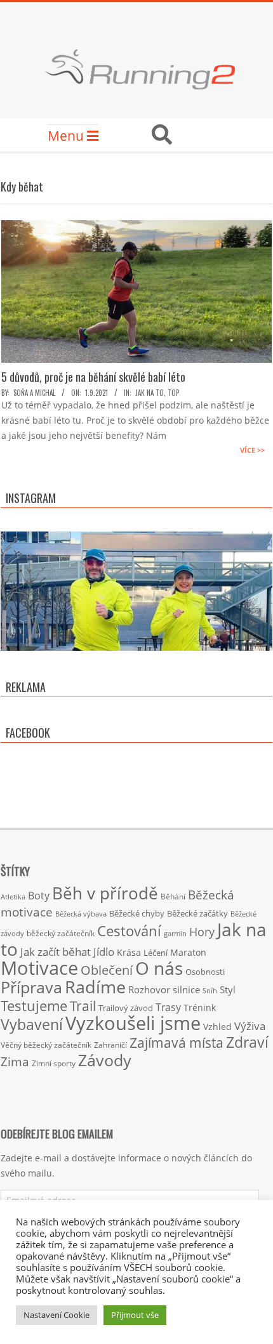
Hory (202, 931)
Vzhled (217, 1027)
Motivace (39, 967)
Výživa (249, 1026)
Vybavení (32, 1024)
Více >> (252, 450)
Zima (15, 1062)
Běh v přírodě (105, 893)
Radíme (95, 986)
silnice (186, 989)
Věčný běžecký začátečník (46, 1045)
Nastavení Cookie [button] (56, 1315)
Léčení (155, 952)
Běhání (173, 896)
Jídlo (103, 951)
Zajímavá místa (176, 1042)
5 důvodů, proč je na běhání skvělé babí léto (93, 377)
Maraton (188, 952)
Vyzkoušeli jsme (133, 1023)
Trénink (199, 1007)
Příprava (31, 987)
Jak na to (149, 393)
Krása (129, 952)
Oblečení (107, 970)
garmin (175, 933)
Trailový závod (125, 1008)
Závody (104, 1060)
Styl (228, 989)
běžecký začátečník (61, 933)
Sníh (210, 990)
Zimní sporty (54, 1063)
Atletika (13, 896)
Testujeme (34, 1005)
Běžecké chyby (136, 913)
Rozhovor (149, 989)
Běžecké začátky (197, 913)
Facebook (28, 732)
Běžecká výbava (81, 913)
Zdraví (247, 1042)
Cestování (129, 931)
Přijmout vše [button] (135, 1315)
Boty (39, 896)
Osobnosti (205, 971)
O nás (159, 968)
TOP (173, 393)
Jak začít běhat (55, 951)
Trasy (168, 1007)
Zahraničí (110, 1045)
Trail (83, 1005)
